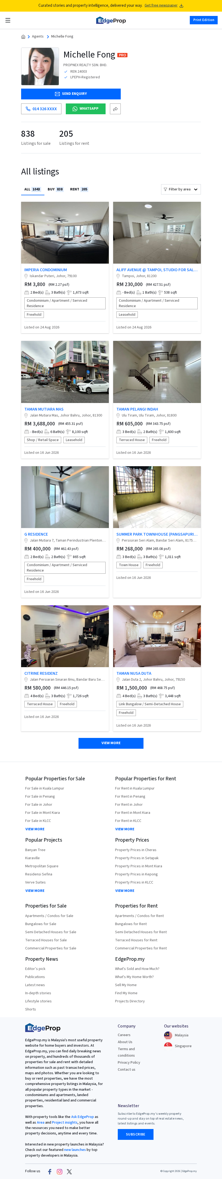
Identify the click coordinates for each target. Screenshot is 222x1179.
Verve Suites (35, 882)
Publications (35, 977)
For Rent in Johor (129, 804)
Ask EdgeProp (82, 1117)
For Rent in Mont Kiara (132, 812)
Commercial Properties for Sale (50, 948)
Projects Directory (130, 1001)
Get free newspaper (161, 5)
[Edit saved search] (115, 108)
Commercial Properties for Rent (141, 948)
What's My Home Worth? (134, 977)
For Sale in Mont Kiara (42, 812)
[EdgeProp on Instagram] (59, 1171)
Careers (124, 1035)
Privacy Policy (129, 1062)
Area (40, 1122)
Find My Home (126, 993)
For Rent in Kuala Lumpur (135, 788)
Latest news (35, 985)
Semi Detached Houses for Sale (50, 932)
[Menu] (7, 20)
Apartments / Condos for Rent (139, 916)
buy (55, 189)
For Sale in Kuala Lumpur (44, 788)
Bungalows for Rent (131, 924)
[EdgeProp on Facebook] (50, 1171)
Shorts (30, 1009)
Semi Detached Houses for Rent (141, 932)
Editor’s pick (35, 969)
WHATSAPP (89, 108)
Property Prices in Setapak (137, 858)
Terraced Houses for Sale (46, 940)
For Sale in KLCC (38, 821)
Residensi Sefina (38, 874)
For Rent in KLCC (128, 821)
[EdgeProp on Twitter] (69, 1171)
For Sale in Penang (40, 796)
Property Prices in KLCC (134, 882)
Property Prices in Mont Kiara (138, 866)
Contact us (126, 1069)
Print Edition (203, 20)
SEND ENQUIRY (74, 93)
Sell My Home (126, 985)
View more (111, 743)
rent (78, 189)
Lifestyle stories (38, 1001)
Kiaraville (32, 858)
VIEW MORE (34, 829)
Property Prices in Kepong (136, 874)
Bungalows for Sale (40, 924)
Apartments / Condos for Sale (49, 916)
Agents (38, 36)
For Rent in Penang (130, 796)
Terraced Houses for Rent (136, 940)
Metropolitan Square (41, 866)
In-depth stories (38, 993)
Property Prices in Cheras (135, 850)
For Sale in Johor (38, 804)
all (32, 189)
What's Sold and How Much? (137, 969)
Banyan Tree (35, 850)
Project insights (64, 1122)
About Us (125, 1042)
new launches (75, 1150)
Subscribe (135, 1134)
